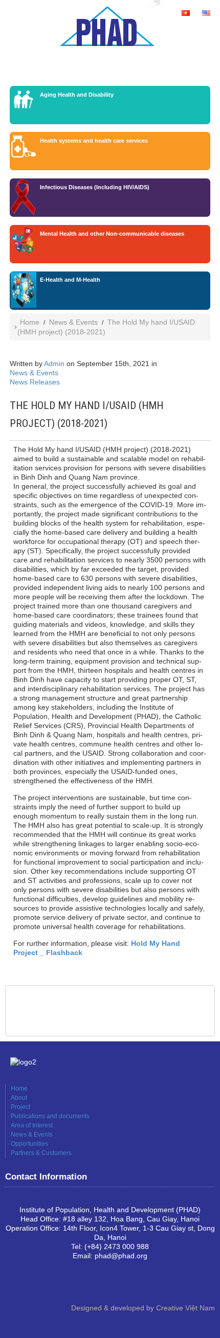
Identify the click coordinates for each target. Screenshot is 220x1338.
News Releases (35, 382)
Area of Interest (32, 1125)
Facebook (13, 1283)
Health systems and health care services (94, 141)
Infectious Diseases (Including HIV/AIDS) (94, 187)
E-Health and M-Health (70, 280)
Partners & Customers (41, 1152)
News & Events (73, 322)
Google (29, 1283)
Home (29, 322)
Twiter (46, 1283)
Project (20, 1106)
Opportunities (29, 1143)
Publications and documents (50, 1116)
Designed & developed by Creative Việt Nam (143, 1308)
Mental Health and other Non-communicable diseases (112, 234)
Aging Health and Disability (77, 95)
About (19, 1097)
